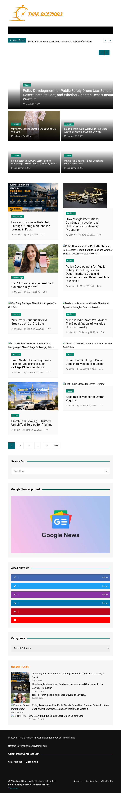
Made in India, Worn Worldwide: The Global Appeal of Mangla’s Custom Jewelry (86, 130)
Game (15, 85)
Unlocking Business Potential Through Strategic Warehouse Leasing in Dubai (30, 226)
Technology (18, 278)
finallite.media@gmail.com (34, 746)
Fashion (16, 124)
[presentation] (105, 40)
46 (46, 445)
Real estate (17, 217)
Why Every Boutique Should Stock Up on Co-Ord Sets (29, 321)
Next (56, 445)
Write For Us (107, 781)
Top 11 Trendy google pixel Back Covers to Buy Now (32, 285)
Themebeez (14, 788)
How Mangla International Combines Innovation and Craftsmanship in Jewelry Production (82, 224)
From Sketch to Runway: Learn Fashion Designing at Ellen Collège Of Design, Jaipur (34, 162)
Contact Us (91, 781)
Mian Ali (18, 234)
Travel (68, 156)
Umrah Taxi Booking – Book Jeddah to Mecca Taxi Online (84, 362)
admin (72, 286)
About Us (77, 781)
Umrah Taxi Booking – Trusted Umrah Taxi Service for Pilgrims (31, 422)
